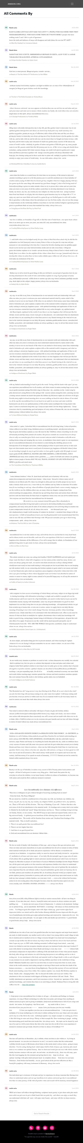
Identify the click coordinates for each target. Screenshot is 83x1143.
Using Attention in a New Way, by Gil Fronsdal (25, 649)
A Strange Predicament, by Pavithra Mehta (24, 116)
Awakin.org (14, 4)
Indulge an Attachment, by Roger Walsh (23, 329)
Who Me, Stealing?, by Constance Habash (24, 43)
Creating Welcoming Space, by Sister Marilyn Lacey (27, 228)
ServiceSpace (50, 1133)
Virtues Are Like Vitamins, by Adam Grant (24, 60)
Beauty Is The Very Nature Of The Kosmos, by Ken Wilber (29, 74)
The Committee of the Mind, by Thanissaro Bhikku (27, 465)
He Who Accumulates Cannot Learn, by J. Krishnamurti (28, 629)
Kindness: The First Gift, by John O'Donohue (25, 523)
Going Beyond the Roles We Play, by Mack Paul (26, 208)
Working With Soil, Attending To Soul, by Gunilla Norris (28, 164)
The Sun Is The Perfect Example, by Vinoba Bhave (26, 97)
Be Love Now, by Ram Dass (19, 546)
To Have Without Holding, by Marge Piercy (24, 415)
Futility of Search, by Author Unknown (23, 582)
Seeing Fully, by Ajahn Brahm (20, 284)
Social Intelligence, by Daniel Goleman (23, 680)
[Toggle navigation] (72, 4)
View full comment (28, 985)
